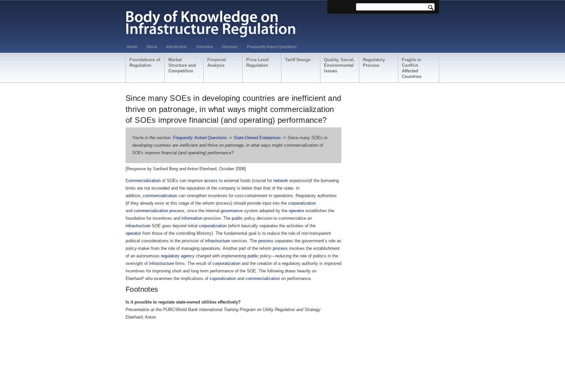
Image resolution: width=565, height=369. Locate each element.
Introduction (176, 47)
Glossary (230, 47)
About (151, 47)
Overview (204, 47)
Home (132, 47)
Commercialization (143, 180)
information (191, 218)
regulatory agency (178, 255)
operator (296, 210)
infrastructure (138, 225)
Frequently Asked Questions (272, 47)
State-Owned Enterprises (257, 137)
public (237, 218)
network (280, 180)
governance (232, 210)
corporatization (302, 203)
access (211, 180)
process (176, 210)
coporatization (223, 278)
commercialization (160, 195)
